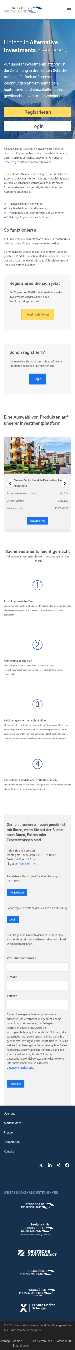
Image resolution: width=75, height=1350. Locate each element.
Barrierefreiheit (42, 1341)
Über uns (9, 1113)
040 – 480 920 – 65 (24, 864)
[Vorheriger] (11, 483)
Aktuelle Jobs (13, 1123)
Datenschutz (63, 1341)
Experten (9, 162)
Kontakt (9, 1151)
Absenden (16, 1083)
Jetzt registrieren (37, 314)
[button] (69, 9)
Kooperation (12, 1142)
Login (37, 379)
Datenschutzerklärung (20, 1067)
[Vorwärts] (64, 483)
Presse (8, 1132)
